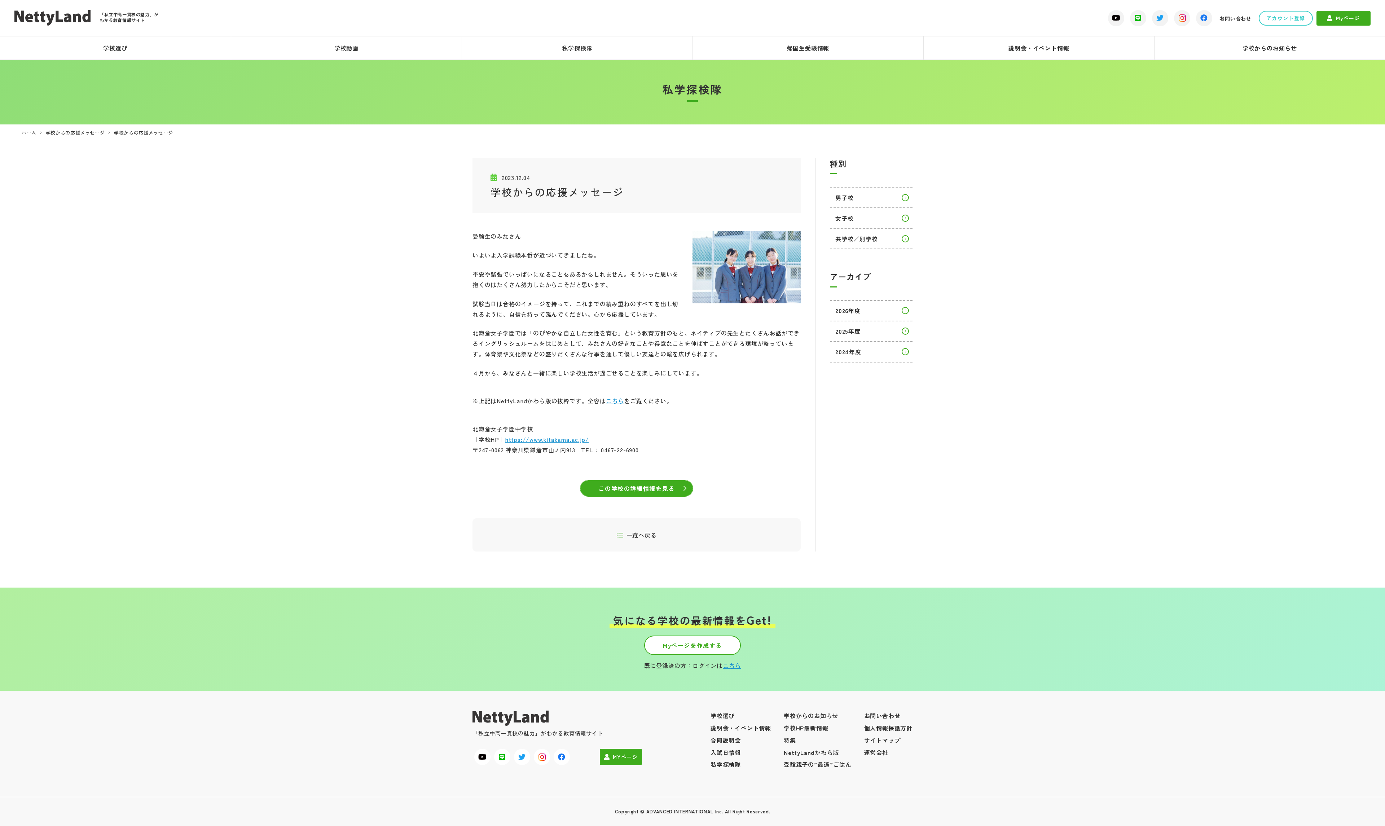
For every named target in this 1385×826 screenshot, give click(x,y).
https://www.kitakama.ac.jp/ (547, 439)
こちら (615, 400)
